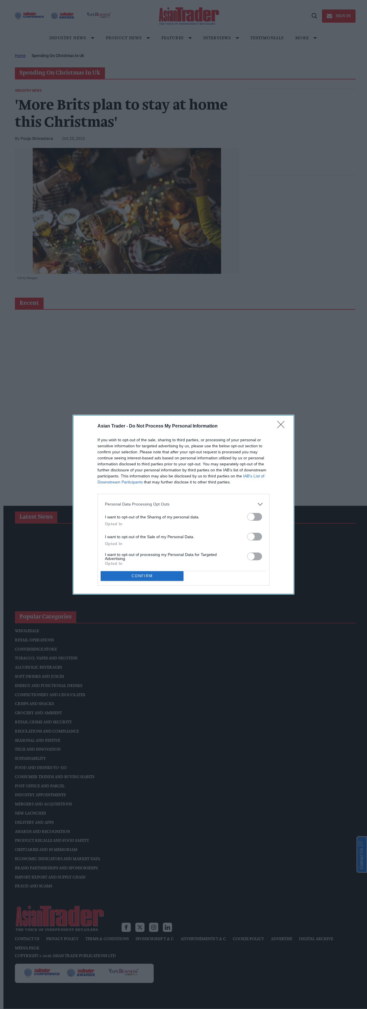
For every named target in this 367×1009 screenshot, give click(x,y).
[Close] (282, 426)
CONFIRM (142, 576)
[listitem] (183, 504)
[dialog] (183, 504)
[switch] (254, 517)
